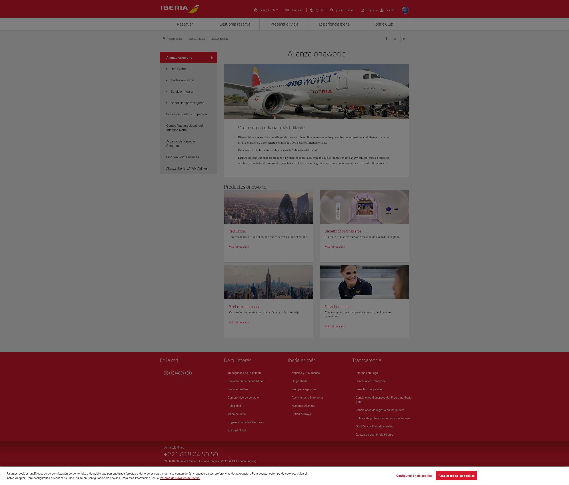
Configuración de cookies (414, 475)
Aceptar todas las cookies (457, 475)
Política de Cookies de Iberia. (180, 477)
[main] (284, 476)
